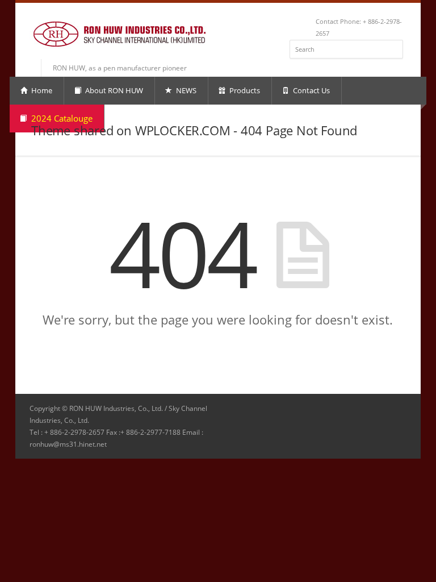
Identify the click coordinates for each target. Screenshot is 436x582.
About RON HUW (113, 90)
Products (244, 90)
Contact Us (310, 90)
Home (41, 90)
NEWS (185, 90)
